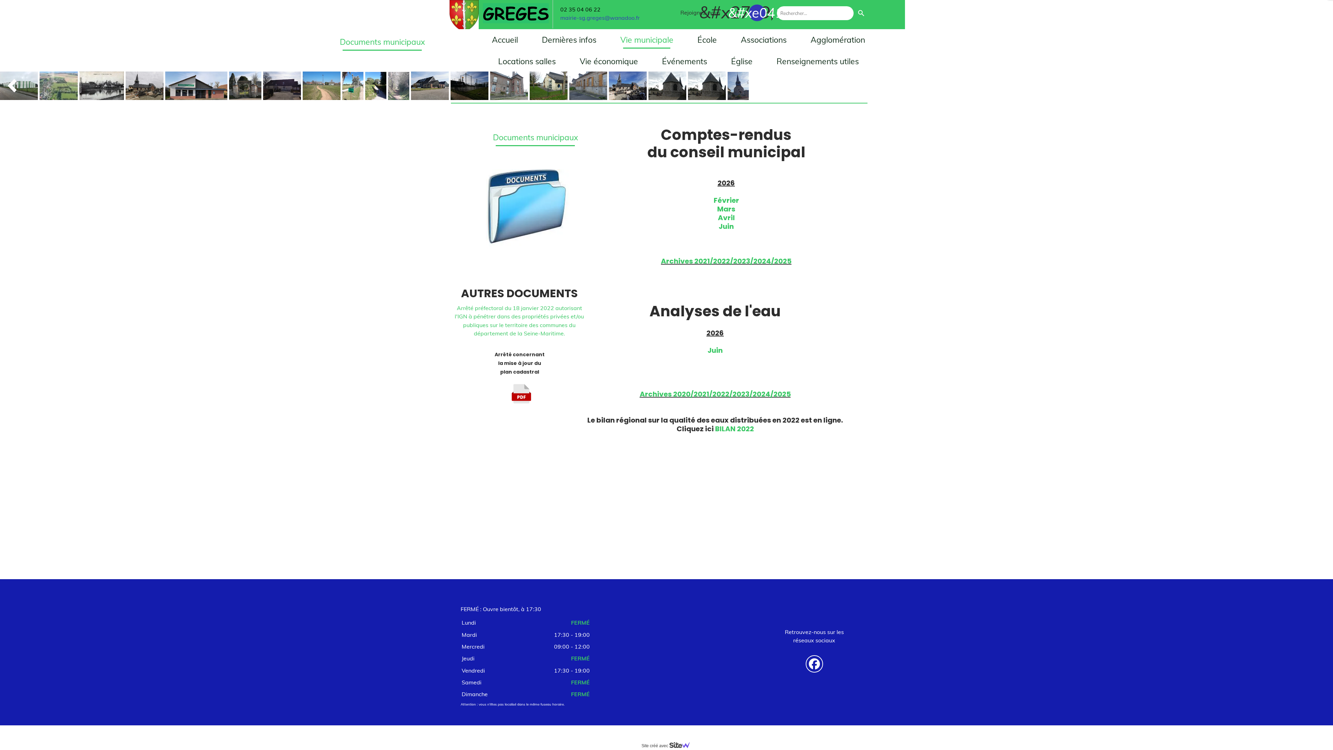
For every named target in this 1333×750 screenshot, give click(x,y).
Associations (764, 40)
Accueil (505, 40)
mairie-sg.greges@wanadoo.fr (600, 17)
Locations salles (527, 61)
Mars (726, 209)
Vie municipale (646, 40)
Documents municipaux (535, 137)
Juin (726, 226)
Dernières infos (569, 40)
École (707, 40)
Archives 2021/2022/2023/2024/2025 (726, 261)
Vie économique (609, 61)
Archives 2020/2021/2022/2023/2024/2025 (715, 394)
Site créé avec (655, 745)
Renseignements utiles (818, 61)
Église (742, 61)
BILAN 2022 (734, 429)
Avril (726, 218)
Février (726, 200)
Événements (684, 61)
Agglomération (838, 40)
